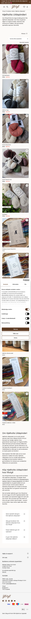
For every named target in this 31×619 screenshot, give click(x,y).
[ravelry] (12, 601)
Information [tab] (15, 284)
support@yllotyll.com (11, 583)
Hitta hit (4, 572)
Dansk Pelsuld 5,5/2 (7, 179)
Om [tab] (25, 284)
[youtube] (15, 601)
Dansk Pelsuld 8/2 (6, 144)
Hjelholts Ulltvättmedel (7, 353)
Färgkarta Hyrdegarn (7, 388)
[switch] (27, 314)
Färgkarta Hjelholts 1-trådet (8, 422)
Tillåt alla (15, 329)
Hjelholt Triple (5, 110)
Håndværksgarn (6, 75)
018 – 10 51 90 (9, 579)
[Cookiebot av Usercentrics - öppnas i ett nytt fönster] (23, 280)
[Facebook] (3, 601)
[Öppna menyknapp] (4, 7)
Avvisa (15, 337)
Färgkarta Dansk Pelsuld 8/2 (9, 249)
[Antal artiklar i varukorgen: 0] (27, 6)
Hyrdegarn (4, 214)
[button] (27, 46)
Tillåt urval (15, 333)
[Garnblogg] (6, 601)
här (14, 570)
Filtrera (23, 33)
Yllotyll (3, 11)
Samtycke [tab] (5, 284)
